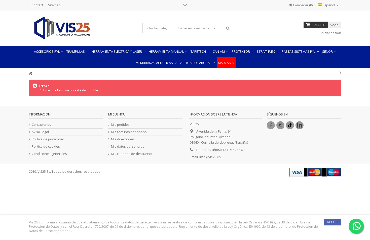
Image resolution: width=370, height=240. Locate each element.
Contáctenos (41, 125)
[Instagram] (280, 125)
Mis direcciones (123, 139)
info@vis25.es (210, 157)
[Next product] (340, 73)
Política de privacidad (48, 139)
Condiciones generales (49, 154)
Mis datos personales (127, 146)
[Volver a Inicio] (30, 74)
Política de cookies (46, 146)
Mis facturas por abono (129, 132)
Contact (37, 5)
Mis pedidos (120, 125)
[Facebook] (271, 125)
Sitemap (54, 5)
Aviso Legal (40, 132)
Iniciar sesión (330, 33)
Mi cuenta (116, 114)
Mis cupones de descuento (131, 154)
